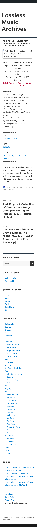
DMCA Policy (9, 497)
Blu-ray (7, 301)
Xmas (7, 450)
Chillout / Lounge (11, 324)
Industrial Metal (13, 345)
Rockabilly (10, 439)
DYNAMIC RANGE (10, 138)
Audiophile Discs (11, 278)
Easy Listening (12, 380)
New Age (8, 365)
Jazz (6, 359)
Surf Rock (10, 442)
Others (7, 453)
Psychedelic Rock (13, 430)
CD (6, 310)
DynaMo (8, 187)
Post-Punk (11, 424)
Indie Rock (11, 415)
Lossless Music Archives (14, 22)
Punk (9, 433)
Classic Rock (11, 400)
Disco (7, 333)
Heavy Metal (9, 342)
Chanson (10, 377)
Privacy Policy (10, 500)
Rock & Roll (9, 436)
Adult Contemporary (14, 374)
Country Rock (12, 403)
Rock (6, 392)
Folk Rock (10, 406)
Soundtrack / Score (12, 445)
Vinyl (7, 304)
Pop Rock (10, 421)
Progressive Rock (13, 427)
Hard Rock (10, 412)
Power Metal (11, 348)
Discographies (10, 281)
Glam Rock (11, 409)
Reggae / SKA (10, 389)
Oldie (9, 383)
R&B (6, 386)
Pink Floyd (11, 189)
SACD (7, 298)
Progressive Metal (13, 351)
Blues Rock (11, 398)
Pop (6, 371)
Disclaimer (9, 494)
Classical (8, 327)
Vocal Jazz (10, 362)
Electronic (9, 336)
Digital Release (10, 307)
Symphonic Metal (13, 353)
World (7, 448)
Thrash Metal (12, 356)
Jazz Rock (10, 418)
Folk (6, 339)
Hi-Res (7, 295)
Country (8, 330)
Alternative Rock (13, 395)
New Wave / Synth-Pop (13, 368)
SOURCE (6, 147)
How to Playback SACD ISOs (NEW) (18, 473)
